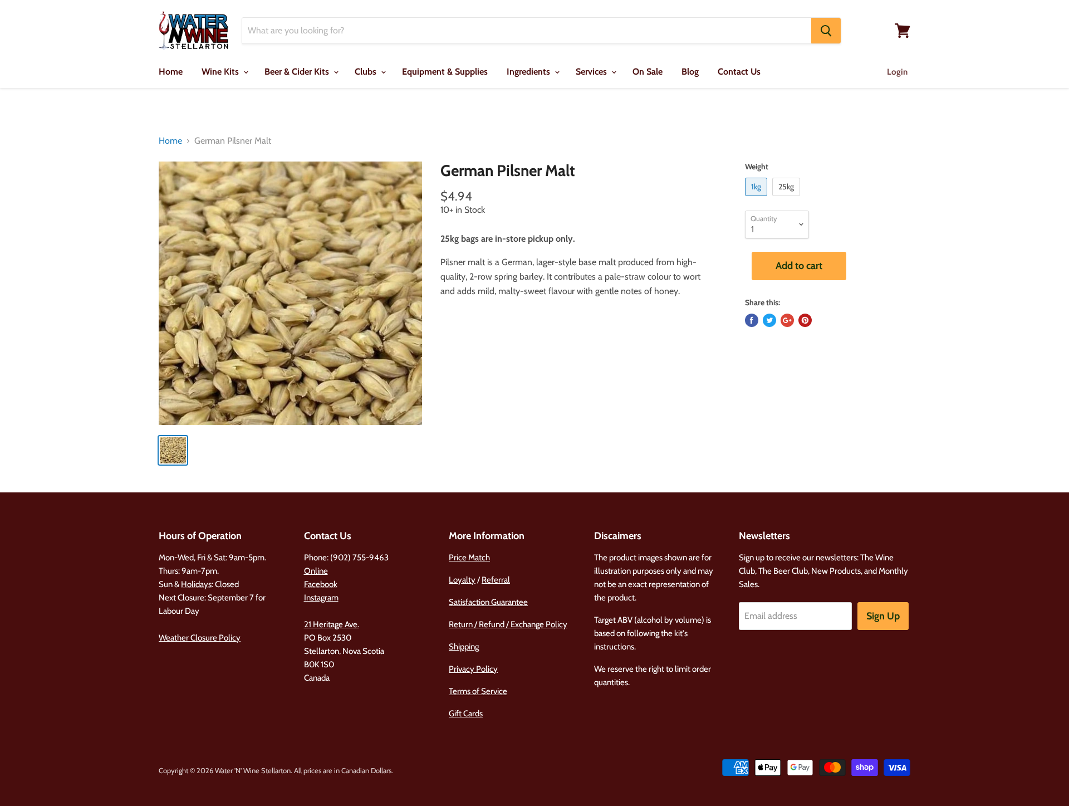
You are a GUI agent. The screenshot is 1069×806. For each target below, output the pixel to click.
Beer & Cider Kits (297, 71)
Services (592, 71)
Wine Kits (221, 71)
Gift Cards (466, 714)
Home (171, 71)
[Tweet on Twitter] (769, 320)
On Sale (647, 71)
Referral (496, 580)
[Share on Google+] (787, 320)
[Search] (826, 30)
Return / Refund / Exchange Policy (508, 624)
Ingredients (529, 71)
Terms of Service (478, 691)
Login (897, 72)
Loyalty (462, 580)
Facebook (320, 584)
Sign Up (883, 616)
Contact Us (739, 71)
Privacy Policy (473, 669)
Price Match (469, 558)
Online (316, 571)
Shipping (464, 647)
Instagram (321, 598)
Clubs (367, 71)
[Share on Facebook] (751, 320)
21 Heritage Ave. (331, 624)
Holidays (196, 584)
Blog (690, 71)
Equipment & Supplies (445, 71)
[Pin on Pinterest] (805, 320)
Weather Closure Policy (200, 638)
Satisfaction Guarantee (488, 602)
